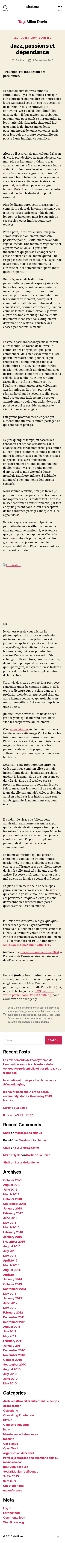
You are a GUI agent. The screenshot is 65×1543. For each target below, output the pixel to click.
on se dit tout (22, 1018)
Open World (11, 1448)
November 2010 (14, 1355)
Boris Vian (13, 1007)
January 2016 (12, 1236)
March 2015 (11, 1265)
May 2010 (10, 1383)
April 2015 (10, 1260)
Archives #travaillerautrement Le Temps (31, 1401)
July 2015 (10, 1251)
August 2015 (12, 1246)
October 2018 (12, 1199)
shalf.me (32, 6)
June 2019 (10, 1189)
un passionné (19, 729)
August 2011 (11, 1326)
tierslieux (9, 1481)
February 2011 (13, 1341)
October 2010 (12, 1359)
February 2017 (13, 1213)
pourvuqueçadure (15, 1466)
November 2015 (14, 1241)
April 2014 (10, 1274)
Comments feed (14, 1517)
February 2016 (13, 1232)
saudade (36, 1018)
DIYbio (7, 1420)
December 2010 (14, 1350)
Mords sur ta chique (28, 1132)
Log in (7, 1508)
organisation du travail (18, 1453)
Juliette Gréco (45, 1014)
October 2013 (12, 1284)
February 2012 (13, 1312)
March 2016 (11, 1227)
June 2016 (10, 1218)
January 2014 (12, 1279)
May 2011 (9, 1336)
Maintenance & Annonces (20, 1434)
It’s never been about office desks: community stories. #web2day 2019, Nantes (27, 1096)
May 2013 (10, 1293)
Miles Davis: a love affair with (23, 945)
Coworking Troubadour (19, 1415)
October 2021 (12, 1180)
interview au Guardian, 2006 (40, 952)
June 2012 (10, 1303)
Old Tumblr (21, 37)
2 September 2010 (43, 60)
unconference (12, 1490)
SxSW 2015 (11, 1476)
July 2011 (9, 1331)
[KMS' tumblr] (32, 592)
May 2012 (9, 1307)
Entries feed (11, 1512)
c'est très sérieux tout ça (34, 1007)
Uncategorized (41, 37)
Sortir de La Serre (15, 1107)
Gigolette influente (16, 1424)
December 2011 (14, 1317)
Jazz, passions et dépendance (32, 49)
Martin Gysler (12, 1155)
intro (6, 1429)
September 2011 (14, 1322)
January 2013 (12, 1298)
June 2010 (10, 1378)
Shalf (22, 60)
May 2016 (10, 1222)
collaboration (12, 1405)
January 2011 (12, 1345)
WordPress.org (13, 1522)
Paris (46, 945)
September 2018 (14, 1203)
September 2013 (14, 1289)
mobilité (8, 1439)
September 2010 (14, 1364)
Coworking (10, 1410)
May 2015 (10, 1255)
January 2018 (12, 1208)
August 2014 (12, 1270)
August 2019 (12, 1184)
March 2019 (11, 1194)
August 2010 (12, 1369)
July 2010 (10, 1374)
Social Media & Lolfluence (20, 1471)
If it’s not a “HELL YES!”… (19, 1115)
